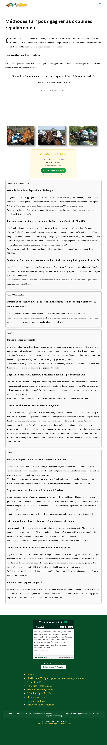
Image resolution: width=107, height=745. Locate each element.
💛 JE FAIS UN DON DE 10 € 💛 (53, 170)
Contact (39, 724)
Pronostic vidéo (34, 682)
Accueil (30, 674)
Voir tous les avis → (41, 657)
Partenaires (66, 724)
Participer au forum (36, 701)
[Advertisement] (53, 108)
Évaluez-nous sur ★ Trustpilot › (53, 667)
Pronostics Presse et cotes (39, 685)
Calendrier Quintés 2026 (39, 693)
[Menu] (100, 6)
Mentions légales (52, 724)
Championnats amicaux (38, 697)
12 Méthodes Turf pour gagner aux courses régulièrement (56, 678)
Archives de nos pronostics (40, 704)
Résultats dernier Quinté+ (40, 689)
